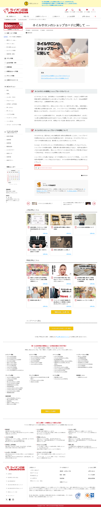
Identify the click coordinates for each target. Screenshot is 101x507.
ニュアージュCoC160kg (12, 368)
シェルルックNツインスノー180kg (14, 389)
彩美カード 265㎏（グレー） (13, 402)
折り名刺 (11, 47)
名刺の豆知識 (10, 136)
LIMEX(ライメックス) (82, 377)
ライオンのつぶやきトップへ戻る (61, 328)
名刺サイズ (9, 153)
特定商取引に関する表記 (13, 477)
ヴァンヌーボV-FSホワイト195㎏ (38, 358)
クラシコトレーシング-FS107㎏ (61, 378)
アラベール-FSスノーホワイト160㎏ (38, 356)
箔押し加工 (71, 444)
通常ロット (12, 40)
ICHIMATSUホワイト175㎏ (12, 384)
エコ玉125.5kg (10, 380)
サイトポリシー (11, 495)
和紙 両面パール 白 (58, 377)
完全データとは (34, 472)
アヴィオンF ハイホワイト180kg (61, 367)
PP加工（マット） (41, 437)
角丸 (8, 90)
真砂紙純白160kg (10, 392)
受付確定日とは (34, 475)
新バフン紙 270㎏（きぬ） (12, 399)
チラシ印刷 (10, 58)
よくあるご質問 (92, 467)
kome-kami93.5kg (58, 365)
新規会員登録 (91, 478)
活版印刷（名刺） (11, 54)
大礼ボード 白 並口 (35, 381)
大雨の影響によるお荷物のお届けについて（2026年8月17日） (58, 1)
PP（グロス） (10, 107)
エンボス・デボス (11, 97)
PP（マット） (10, 111)
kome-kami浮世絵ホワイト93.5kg (85, 367)
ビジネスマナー (10, 150)
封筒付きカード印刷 (12, 71)
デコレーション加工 (42, 444)
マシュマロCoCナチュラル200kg (14, 359)
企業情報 (10, 473)
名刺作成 (9, 156)
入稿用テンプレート (41, 16)
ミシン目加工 (40, 429)
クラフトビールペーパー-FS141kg (85, 364)
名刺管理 (9, 139)
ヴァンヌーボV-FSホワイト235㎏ (61, 358)
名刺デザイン (10, 160)
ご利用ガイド (12, 16)
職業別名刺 (29, 32)
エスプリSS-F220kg (58, 356)
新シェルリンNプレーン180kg (13, 381)
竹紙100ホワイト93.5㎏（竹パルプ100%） (63, 361)
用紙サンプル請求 (50, 411)
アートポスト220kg (11, 361)
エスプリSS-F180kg (35, 361)
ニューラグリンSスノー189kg (13, 391)
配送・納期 (62, 474)
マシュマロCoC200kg (11, 358)
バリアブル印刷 (10, 114)
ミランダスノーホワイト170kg (37, 380)
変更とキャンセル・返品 (36, 481)
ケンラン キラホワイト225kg (13, 383)
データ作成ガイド (64, 467)
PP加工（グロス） (73, 437)
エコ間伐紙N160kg (82, 358)
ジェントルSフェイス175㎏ (36, 364)
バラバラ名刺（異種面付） (15, 36)
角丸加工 (7, 429)
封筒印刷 (9, 67)
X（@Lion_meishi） (72, 191)
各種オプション (64, 482)
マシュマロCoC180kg (11, 356)
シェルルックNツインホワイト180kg (15, 387)
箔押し (8, 93)
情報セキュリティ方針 (12, 492)
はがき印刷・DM (11, 62)
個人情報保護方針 (11, 481)
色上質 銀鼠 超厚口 (58, 359)
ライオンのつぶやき (22, 19)
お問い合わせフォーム (63, 336)
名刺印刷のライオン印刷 (10, 19)
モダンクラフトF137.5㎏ (83, 361)
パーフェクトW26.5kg (35, 359)
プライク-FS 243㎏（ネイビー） (14, 398)
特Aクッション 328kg (11, 404)
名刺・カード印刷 (12, 33)
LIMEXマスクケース (12, 80)
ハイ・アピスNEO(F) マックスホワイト (15, 370)
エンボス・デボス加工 (10, 452)
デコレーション (10, 100)
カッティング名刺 (11, 50)
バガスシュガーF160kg (12, 378)
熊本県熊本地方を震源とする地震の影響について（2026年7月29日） (60, 3)
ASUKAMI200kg (10, 386)
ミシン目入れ (10, 121)
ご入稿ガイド (56, 16)
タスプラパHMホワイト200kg (13, 377)
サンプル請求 (91, 474)
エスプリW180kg (81, 365)
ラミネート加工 (72, 429)
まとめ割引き (33, 478)
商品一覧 (26, 16)
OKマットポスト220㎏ (12, 364)
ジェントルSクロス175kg (59, 370)
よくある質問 (71, 16)
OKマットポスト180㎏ (12, 362)
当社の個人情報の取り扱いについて (15, 484)
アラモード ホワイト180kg (36, 362)
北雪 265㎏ (9, 401)
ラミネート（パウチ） (12, 117)
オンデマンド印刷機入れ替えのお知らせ (53, 5)
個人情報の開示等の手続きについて (15, 488)
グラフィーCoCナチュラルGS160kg (62, 368)
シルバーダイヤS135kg (12, 367)
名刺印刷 (9, 143)
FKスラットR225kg (82, 356)
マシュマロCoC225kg (82, 359)
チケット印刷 (10, 75)
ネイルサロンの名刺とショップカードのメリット (55, 75)
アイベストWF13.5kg (11, 365)
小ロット (11, 43)
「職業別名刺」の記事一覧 (61, 312)
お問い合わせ (86, 16)
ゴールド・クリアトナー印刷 (14, 124)
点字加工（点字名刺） (12, 104)
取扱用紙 (62, 478)
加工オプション (11, 86)
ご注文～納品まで (34, 470)
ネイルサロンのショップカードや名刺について (55, 78)
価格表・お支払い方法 (65, 471)
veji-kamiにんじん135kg (83, 362)
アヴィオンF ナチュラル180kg (60, 371)
